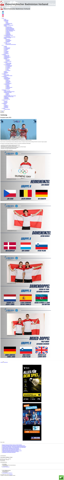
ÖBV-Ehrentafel (8, 43)
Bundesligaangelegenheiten (10, 28)
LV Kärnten (6, 52)
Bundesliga (4, 73)
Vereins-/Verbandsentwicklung (10, 30)
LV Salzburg (6, 49)
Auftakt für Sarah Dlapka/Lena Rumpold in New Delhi (10, 451)
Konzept (7, 79)
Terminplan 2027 (6, 56)
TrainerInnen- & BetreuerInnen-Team (9, 36)
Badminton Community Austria (8, 96)
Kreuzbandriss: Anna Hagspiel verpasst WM (8, 452)
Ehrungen (5, 42)
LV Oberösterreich (7, 48)
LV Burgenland (6, 53)
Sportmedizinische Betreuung (8, 35)
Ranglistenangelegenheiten (10, 29)
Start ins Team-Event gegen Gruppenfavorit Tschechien (10, 449)
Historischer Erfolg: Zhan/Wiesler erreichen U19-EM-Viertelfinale (12, 444)
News (5, 104)
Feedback (3, 108)
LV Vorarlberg (6, 51)
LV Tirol (5, 50)
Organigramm (6, 107)
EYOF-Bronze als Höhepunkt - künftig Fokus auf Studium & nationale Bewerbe (14, 446)
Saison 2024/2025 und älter (8, 75)
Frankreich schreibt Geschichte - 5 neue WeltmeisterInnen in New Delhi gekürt (14, 447)
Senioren (5, 71)
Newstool (5, 101)
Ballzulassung (6, 72)
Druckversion (6, 362)
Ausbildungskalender (9, 87)
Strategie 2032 (6, 20)
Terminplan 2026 (6, 55)
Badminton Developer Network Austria (10, 95)
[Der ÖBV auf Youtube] (3, 16)
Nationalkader (6, 77)
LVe (2, 45)
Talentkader (7, 82)
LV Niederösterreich (7, 47)
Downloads (6, 102)
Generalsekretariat (6, 24)
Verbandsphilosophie (9, 23)
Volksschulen (8, 80)
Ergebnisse (5, 62)
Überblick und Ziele (7, 90)
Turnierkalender (6, 57)
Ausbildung (7, 85)
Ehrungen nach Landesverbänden (11, 44)
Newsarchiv (6, 100)
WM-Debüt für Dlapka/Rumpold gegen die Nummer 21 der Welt (11, 450)
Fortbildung (7, 86)
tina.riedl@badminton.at (5, 466)
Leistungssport (4, 76)
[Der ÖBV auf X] (3, 13)
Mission (7, 22)
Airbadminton (8, 32)
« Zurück (1, 362)
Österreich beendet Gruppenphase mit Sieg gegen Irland (10, 448)
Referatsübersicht (8, 26)
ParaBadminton (8, 34)
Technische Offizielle (9, 27)
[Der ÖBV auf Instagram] (3, 15)
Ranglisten (5, 58)
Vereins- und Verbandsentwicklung (9, 91)
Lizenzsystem (8, 88)
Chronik (5, 38)
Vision (7, 21)
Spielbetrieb (4, 54)
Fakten (5, 19)
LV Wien (7, 69)
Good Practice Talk (7, 99)
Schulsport (7, 31)
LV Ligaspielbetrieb (7, 64)
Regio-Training (8, 81)
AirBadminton (6, 97)
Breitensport (4, 89)
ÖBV (3, 18)
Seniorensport (8, 33)
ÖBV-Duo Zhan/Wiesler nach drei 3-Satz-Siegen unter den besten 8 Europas (13, 445)
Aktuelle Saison (6, 74)
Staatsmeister (8, 39)
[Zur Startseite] (28, 5)
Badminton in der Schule (7, 92)
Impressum (10, 474)
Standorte (5, 46)
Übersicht (7, 84)
